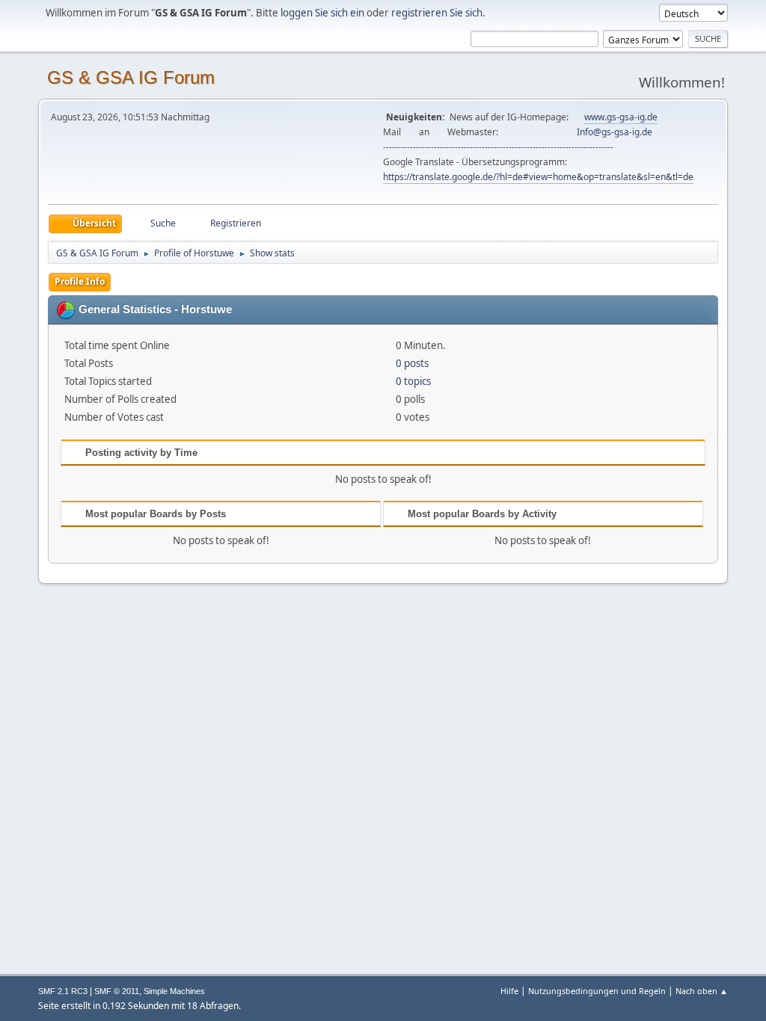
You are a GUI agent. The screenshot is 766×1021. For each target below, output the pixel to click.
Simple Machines (174, 991)
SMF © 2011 (116, 991)
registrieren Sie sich (436, 12)
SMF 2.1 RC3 (63, 991)
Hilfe (509, 990)
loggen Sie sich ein (322, 12)
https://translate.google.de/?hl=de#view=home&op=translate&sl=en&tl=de (538, 176)
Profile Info (80, 281)
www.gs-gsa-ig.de (621, 117)
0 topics (413, 381)
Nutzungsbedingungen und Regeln (597, 990)
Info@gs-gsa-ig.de (614, 132)
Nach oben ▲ (701, 990)
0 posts (412, 363)
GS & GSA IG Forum (131, 77)
